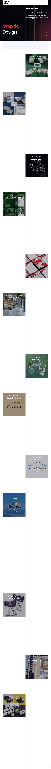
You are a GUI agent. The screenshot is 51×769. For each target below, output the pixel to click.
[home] (6, 2)
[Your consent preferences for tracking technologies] (49, 767)
